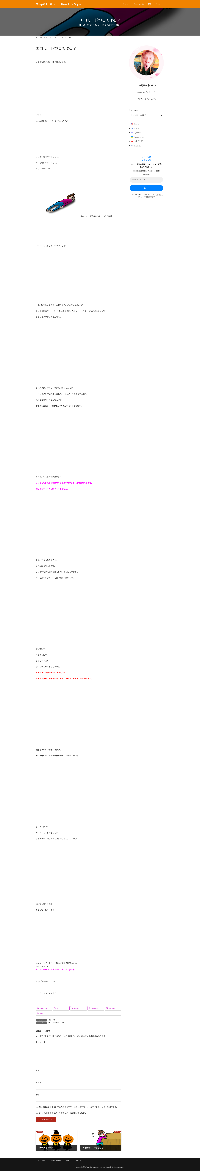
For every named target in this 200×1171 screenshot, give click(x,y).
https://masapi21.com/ (45, 981)
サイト (38, 1094)
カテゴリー (133, 110)
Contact (78, 1160)
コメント (40, 1042)
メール (38, 1082)
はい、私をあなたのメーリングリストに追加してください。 (63, 1112)
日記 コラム (52, 1020)
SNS (67, 1160)
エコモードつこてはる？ (58, 1022)
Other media (56, 1160)
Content (41, 1160)
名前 (37, 1070)
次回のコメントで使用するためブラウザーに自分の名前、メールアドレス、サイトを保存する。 (78, 1106)
